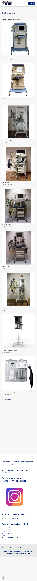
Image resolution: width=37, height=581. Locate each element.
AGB (19, 547)
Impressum (5, 547)
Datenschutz (13, 547)
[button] (25, 3)
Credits (33, 551)
